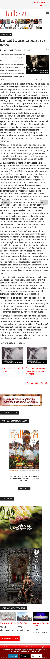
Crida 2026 (22, 623)
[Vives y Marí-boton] (24, 527)
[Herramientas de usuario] (47, 49)
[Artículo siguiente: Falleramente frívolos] (44, 202)
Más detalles (24, 488)
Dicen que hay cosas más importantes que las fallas (36, 371)
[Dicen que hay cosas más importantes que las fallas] (37, 355)
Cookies (6, 647)
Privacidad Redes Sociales (28, 647)
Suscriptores (42, 647)
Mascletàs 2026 (8, 623)
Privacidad (14, 647)
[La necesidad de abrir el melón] (12, 355)
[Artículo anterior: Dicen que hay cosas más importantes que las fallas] (6, 202)
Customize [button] (36, 656)
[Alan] (24, 576)
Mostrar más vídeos (10, 638)
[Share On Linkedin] (41, 383)
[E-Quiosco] (24, 24)
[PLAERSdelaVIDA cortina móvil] (24, 400)
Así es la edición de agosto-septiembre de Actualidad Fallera (24, 478)
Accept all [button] (13, 656)
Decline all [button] (24, 656)
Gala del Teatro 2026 (40, 624)
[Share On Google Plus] (36, 383)
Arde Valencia (7, 34)
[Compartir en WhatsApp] (46, 383)
